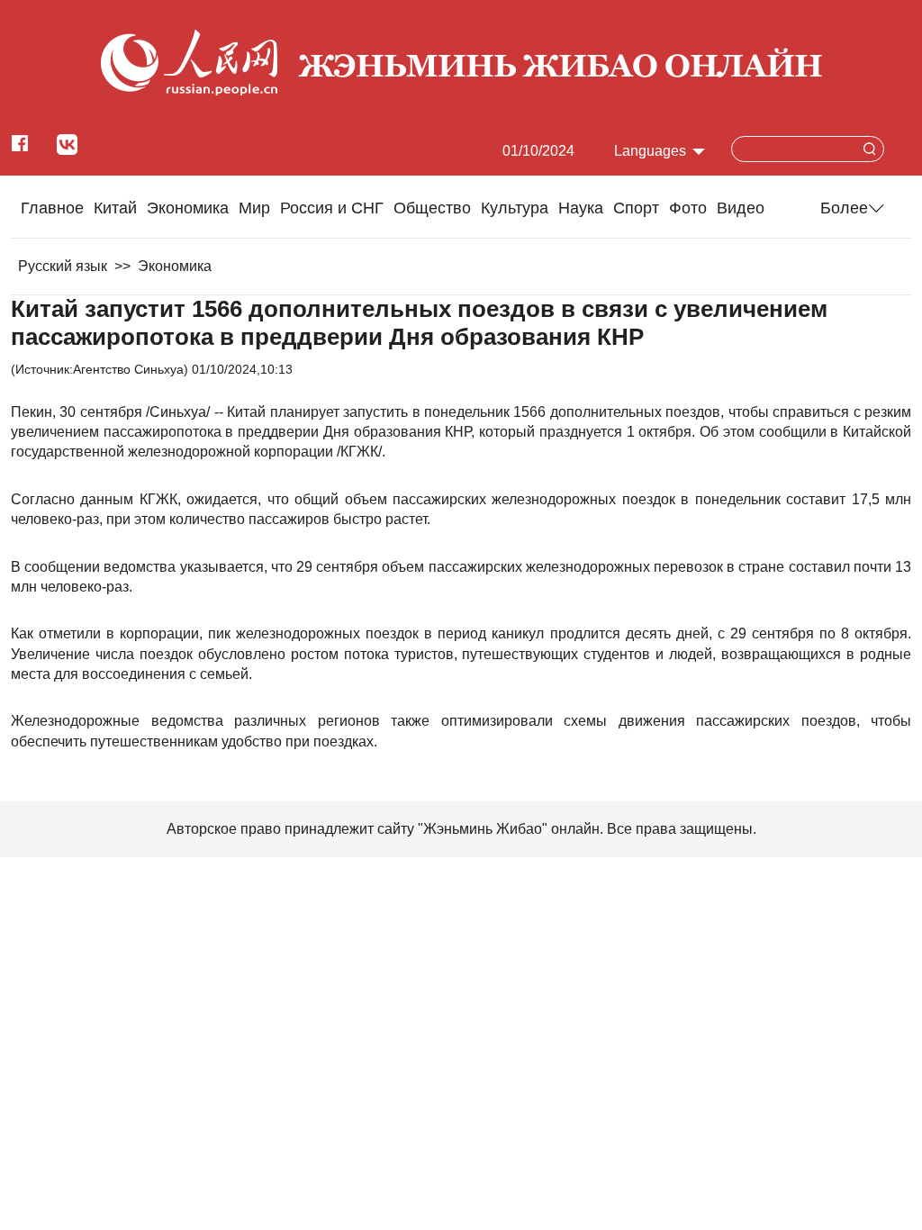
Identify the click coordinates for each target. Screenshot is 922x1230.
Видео (740, 208)
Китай (115, 208)
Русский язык (62, 266)
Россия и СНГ (332, 208)
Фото (688, 208)
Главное (52, 208)
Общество (432, 208)
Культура (514, 208)
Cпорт (636, 208)
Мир (254, 208)
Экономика (188, 208)
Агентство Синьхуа (128, 369)
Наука (580, 208)
